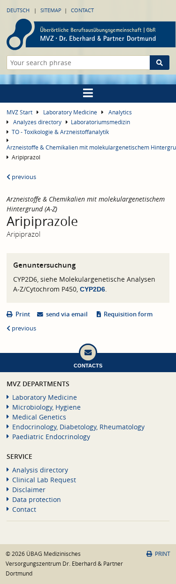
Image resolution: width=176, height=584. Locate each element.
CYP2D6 (92, 289)
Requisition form (128, 314)
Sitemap (50, 10)
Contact (82, 10)
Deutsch (18, 10)
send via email (67, 314)
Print (22, 314)
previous (23, 177)
